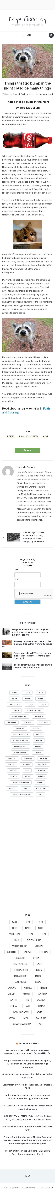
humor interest (20, 752)
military (11, 764)
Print (29, 450)
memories (28, 758)
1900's (40, 693)
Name (17, 570)
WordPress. (16, 1188)
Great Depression (20, 734)
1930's (40, 699)
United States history (22, 794)
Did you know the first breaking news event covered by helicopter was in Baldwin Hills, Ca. (31, 632)
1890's (27, 693)
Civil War (27, 723)
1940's (30, 705)
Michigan (43, 758)
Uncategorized (45, 94)
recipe (27, 776)
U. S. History (41, 788)
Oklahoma (41, 770)
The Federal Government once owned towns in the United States (33, 666)
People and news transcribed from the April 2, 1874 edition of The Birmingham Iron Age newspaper (27, 1063)
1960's (16, 711)
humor (38, 746)
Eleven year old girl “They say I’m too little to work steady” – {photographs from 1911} (32, 656)
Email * (17, 579)
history (10, 436)
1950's (43, 705)
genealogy (20, 729)
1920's (27, 699)
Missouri (26, 764)
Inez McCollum (20, 94)
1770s (14, 693)
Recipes (41, 776)
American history (19, 717)
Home (27, 1176)
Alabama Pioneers (29, 1043)
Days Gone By (27, 19)
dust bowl (44, 723)
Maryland (12, 758)
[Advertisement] (27, 4)
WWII (40, 794)
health (39, 734)
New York (13, 770)
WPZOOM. (49, 1188)
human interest (20, 746)
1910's (14, 699)
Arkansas (39, 717)
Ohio (27, 770)
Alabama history (34, 711)
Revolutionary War (21, 782)
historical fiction (20, 740)
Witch (45, 436)
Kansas (38, 752)
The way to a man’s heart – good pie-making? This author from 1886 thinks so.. (27, 644)
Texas (25, 788)
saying (39, 782)
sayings (12, 788)
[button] (27, 35)
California (11, 723)
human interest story (28, 436)
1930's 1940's (14, 705)
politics (13, 776)
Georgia (36, 729)
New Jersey (42, 764)
